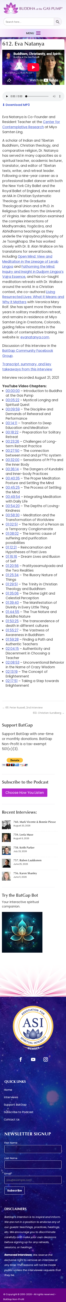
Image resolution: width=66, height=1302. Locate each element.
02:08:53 (12, 662)
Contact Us (12, 1120)
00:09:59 (13, 409)
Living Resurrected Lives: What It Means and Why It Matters (33, 297)
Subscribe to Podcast (18, 1112)
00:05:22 (12, 400)
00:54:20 (13, 506)
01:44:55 (12, 611)
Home (8, 1090)
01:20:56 (12, 565)
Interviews (11, 1097)
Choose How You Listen (24, 792)
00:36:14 (12, 469)
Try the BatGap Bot (20, 895)
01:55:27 (12, 630)
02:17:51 (12, 681)
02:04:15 (12, 648)
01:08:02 (12, 533)
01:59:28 (12, 639)
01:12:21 (11, 547)
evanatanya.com (34, 337)
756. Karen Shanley (25, 873)
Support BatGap (15, 1105)
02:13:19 (12, 671)
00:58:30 (13, 515)
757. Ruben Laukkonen (27, 860)
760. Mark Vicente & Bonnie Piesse (34, 822)
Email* (8, 1173)
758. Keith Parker (23, 847)
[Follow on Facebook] (20, 1059)
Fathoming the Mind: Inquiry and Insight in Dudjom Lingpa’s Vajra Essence (33, 271)
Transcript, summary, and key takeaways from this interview (27, 367)
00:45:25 (13, 487)
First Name (10, 1143)
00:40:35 (13, 478)
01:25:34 (12, 575)
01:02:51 (12, 524)
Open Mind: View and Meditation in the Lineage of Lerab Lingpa (30, 261)
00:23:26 (12, 441)
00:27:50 (12, 450)
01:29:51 (12, 584)
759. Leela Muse (23, 834)
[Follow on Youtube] (33, 1059)
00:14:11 (11, 423)
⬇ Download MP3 (16, 105)
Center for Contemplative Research (31, 124)
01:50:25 (12, 621)
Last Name (10, 1158)
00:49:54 (13, 496)
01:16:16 (11, 556)
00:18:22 (12, 432)
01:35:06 (12, 593)
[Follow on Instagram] (45, 1059)
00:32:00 (12, 460)
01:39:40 (12, 602)
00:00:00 (13, 390)
